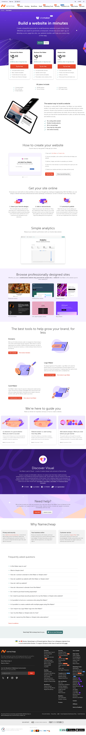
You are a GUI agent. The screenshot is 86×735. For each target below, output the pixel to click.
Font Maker (40, 481)
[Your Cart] (75, 1)
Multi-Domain (61, 692)
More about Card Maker (30, 398)
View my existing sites (63, 174)
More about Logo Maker (63, 375)
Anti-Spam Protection (63, 670)
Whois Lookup (47, 663)
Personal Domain (48, 660)
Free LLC (77, 673)
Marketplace (76, 668)
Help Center (74, 6)
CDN (59, 662)
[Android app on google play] (70, 730)
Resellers (60, 696)
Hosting (27, 6)
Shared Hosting (47, 671)
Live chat (37, 512)
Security (56, 6)
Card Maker (53, 481)
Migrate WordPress (48, 689)
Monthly (40, 42)
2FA (59, 666)
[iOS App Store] (80, 730)
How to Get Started (77, 670)
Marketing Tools (48, 6)
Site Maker (54, 153)
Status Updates (76, 655)
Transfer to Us (65, 6)
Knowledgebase (76, 657)
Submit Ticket (76, 660)
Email (40, 6)
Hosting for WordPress (49, 673)
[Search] (83, 1)
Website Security (63, 653)
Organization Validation (64, 684)
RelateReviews (77, 681)
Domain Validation (62, 686)
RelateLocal (76, 684)
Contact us (5, 1)
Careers (75, 700)
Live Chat (75, 662)
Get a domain (12, 352)
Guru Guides (76, 650)
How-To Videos (76, 658)
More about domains (24, 352)
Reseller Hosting (48, 674)
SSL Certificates (62, 681)
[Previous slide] (7, 165)
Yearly (46, 42)
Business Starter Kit (79, 671)
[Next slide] (43, 165)
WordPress (34, 6)
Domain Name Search (49, 652)
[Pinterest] (17, 678)
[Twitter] (3, 678)
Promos (60, 702)
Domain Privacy (62, 652)
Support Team (73, 535)
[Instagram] (12, 678)
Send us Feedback (77, 707)
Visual (74, 687)
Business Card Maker (78, 697)
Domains (20, 6)
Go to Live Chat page (56, 632)
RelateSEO (76, 678)
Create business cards (15, 398)
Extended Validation (63, 687)
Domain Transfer (48, 653)
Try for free (19, 66)
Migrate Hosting (62, 676)
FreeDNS (46, 666)
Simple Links (61, 153)
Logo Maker (46, 481)
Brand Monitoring (78, 686)
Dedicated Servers (48, 678)
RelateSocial (76, 679)
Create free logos (49, 375)
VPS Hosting (47, 676)
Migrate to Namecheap (49, 681)
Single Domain (62, 689)
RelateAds (76, 683)
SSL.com (60, 683)
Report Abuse (76, 663)
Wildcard (60, 691)
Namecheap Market (49, 662)
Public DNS (61, 668)
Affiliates (75, 704)
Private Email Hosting (49, 679)
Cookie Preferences (81, 713)
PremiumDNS (47, 665)
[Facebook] (8, 678)
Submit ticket (47, 512)
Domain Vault (63, 658)
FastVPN (62, 663)
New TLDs (46, 655)
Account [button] (81, 6)
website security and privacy (12, 535)
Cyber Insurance (63, 665)
